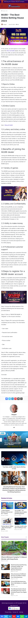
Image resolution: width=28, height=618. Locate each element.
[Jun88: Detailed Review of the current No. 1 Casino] (7, 505)
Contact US (15, 612)
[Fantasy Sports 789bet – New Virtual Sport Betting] (7, 521)
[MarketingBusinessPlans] (14, 6)
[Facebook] (6, 399)
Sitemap (21, 612)
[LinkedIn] (12, 399)
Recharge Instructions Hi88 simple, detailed (12, 443)
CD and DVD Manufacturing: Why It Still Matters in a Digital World (19, 583)
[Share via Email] (18, 399)
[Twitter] (9, 399)
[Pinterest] (15, 399)
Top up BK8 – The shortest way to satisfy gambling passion (21, 512)
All (6, 10)
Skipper (5, 24)
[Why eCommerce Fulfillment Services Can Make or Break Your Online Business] (5, 576)
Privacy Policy (8, 612)
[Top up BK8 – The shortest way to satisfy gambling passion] (21, 505)
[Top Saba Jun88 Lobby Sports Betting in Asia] (21, 521)
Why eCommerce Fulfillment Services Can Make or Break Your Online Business (18, 575)
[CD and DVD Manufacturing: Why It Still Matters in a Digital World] (5, 584)
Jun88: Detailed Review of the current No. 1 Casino (7, 512)
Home (3, 10)
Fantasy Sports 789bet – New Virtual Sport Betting (7, 527)
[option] (14, 439)
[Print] (21, 399)
